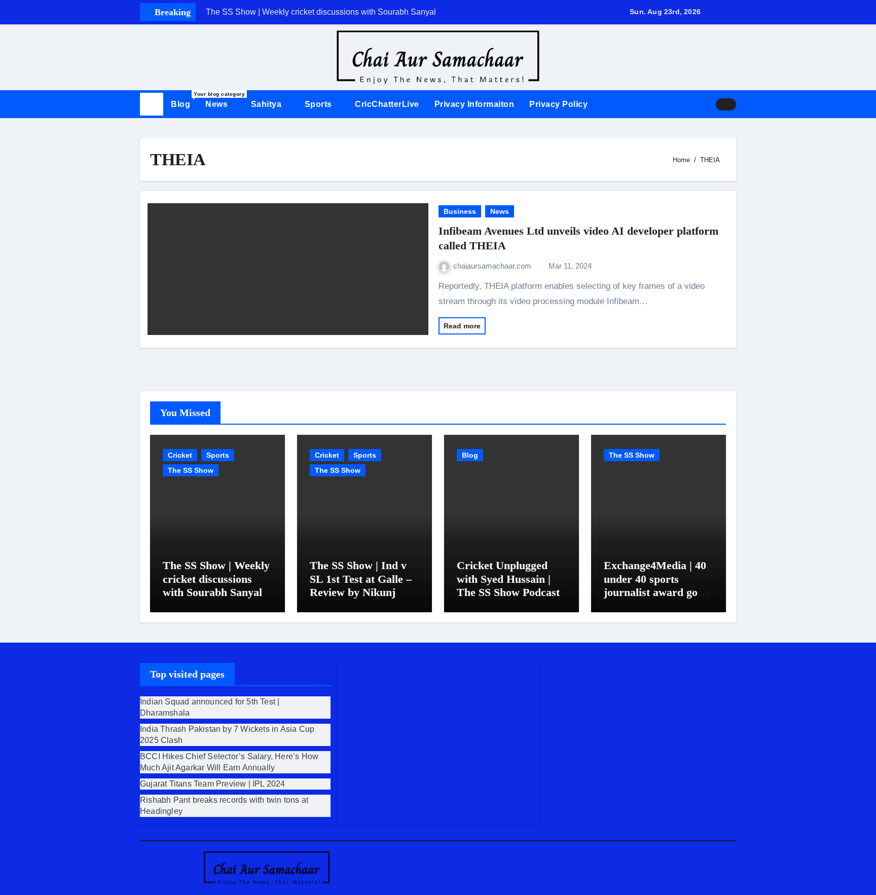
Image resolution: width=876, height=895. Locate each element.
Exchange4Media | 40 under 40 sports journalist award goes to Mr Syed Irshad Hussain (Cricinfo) (655, 592)
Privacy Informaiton (474, 104)
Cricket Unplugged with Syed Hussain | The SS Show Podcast (508, 579)
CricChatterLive (387, 104)
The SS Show (190, 470)
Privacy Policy (558, 104)
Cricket (180, 455)
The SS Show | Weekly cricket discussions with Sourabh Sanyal (216, 579)
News (217, 104)
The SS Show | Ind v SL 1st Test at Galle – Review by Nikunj (361, 579)
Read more (462, 326)
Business (460, 211)
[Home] (151, 104)
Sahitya (267, 104)
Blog (184, 99)
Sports (320, 104)
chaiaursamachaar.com (493, 266)
